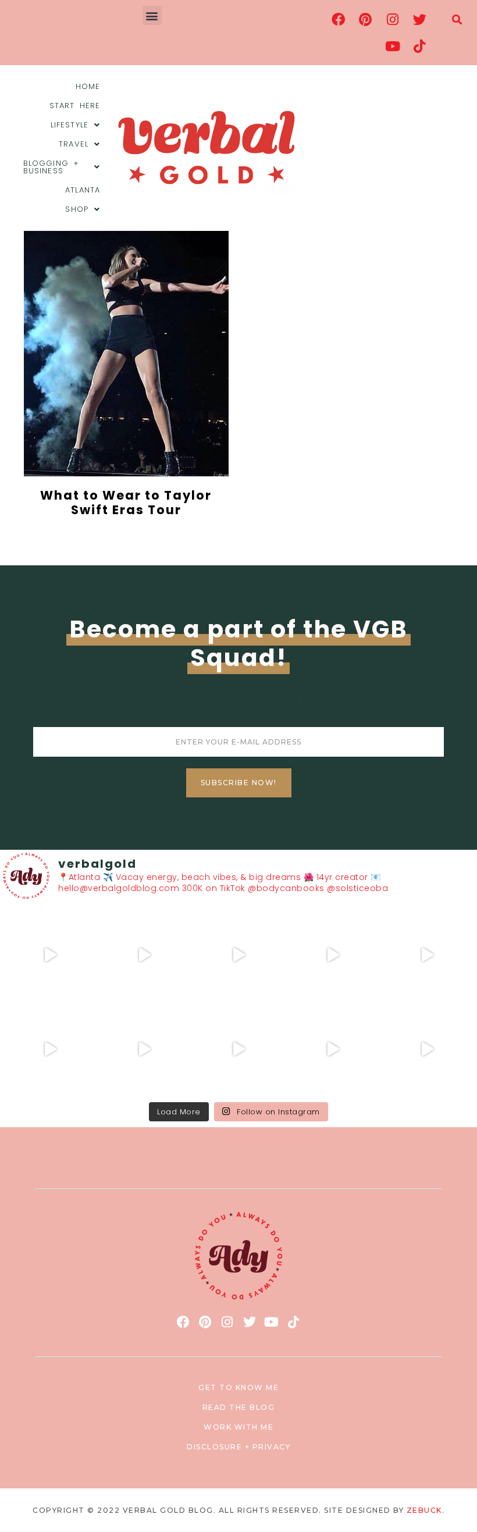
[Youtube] (392, 46)
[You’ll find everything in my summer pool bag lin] (144, 955)
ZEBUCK (424, 1510)
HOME (88, 86)
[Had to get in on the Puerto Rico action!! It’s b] (238, 955)
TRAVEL (73, 143)
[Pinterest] (365, 19)
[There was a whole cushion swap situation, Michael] (50, 955)
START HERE (74, 105)
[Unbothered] (50, 1049)
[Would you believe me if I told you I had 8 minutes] (333, 1049)
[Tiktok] (419, 46)
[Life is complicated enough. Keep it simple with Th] (427, 1049)
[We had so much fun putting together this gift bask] (427, 955)
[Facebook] (338, 19)
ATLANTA (82, 189)
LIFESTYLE (69, 124)
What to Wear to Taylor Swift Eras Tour (126, 502)
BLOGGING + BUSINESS (51, 167)
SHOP (76, 209)
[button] (152, 15)
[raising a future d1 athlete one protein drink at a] (144, 1049)
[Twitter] (419, 19)
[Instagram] (392, 19)
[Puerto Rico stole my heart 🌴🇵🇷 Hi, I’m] (333, 955)
